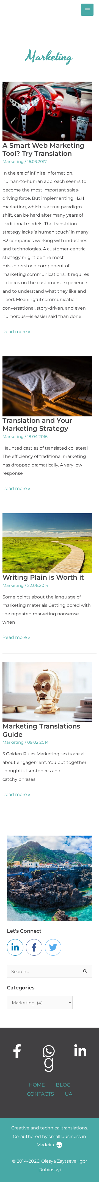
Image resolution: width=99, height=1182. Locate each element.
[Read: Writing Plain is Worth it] (47, 543)
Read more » (16, 330)
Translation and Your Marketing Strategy (37, 424)
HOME (37, 1085)
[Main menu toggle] (87, 10)
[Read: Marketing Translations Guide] (47, 691)
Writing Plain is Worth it (43, 577)
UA (68, 1094)
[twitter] (54, 947)
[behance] (49, 1065)
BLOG (63, 1085)
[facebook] (17, 1051)
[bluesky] (81, 1051)
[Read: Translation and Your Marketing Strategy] (47, 386)
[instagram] (49, 1051)
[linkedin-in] (16, 947)
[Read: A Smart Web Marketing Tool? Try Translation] (47, 111)
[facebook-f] (35, 947)
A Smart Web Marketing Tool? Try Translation (43, 149)
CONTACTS (40, 1094)
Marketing (13, 161)
